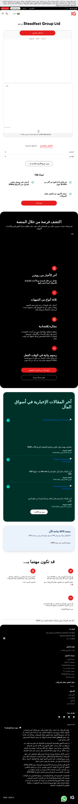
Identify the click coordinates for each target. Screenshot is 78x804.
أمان (37, 38)
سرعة (42, 38)
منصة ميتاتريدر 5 (69, 668)
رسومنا (72, 686)
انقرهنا (68, 638)
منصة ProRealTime (68, 674)
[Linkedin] (73, 717)
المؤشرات (71, 697)
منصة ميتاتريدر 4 (69, 671)
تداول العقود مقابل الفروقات (65, 682)
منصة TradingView (68, 665)
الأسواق (72, 691)
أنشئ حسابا (5, 8)
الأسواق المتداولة (31, 146)
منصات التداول (70, 655)
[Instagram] (59, 717)
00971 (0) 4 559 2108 (62, 632)
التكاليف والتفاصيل (46, 146)
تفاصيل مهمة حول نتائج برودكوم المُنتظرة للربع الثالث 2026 (49, 447)
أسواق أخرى (71, 703)
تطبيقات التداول (69, 662)
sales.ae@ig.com (50, 632)
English (15, 13)
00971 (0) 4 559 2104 (65, 635)
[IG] (74, 14)
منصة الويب (71, 659)
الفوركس (72, 695)
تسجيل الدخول (15, 8)
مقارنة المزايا (70, 677)
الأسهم (72, 700)
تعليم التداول (70, 647)
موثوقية (31, 38)
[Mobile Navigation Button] (2, 13)
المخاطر (59, 737)
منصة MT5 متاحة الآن (60, 531)
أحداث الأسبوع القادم (68, 650)
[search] (6, 13)
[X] (68, 717)
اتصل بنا (72, 629)
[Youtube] (64, 717)
